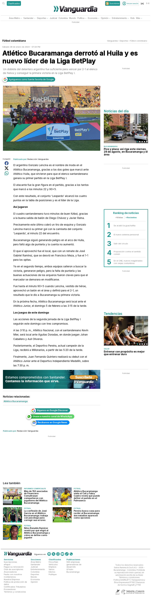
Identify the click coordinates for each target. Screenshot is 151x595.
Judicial (53, 18)
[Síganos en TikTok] (67, 554)
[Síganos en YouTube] (62, 554)
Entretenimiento (119, 18)
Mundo (72, 18)
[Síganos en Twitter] (53, 554)
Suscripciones (10, 562)
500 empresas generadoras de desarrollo (74, 564)
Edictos (52, 572)
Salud (106, 349)
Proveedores (10, 589)
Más (138, 18)
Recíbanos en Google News (52, 422)
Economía (92, 18)
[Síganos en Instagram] (58, 554)
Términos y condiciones (15, 592)
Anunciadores (10, 572)
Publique (53, 574)
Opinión (104, 18)
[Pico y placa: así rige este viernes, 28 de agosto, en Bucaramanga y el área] (126, 128)
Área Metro (14, 18)
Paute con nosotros (13, 574)
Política (80, 18)
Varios (51, 569)
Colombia (63, 18)
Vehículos (53, 564)
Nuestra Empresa (12, 579)
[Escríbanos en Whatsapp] (71, 554)
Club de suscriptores (13, 569)
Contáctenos (10, 577)
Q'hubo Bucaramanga (73, 570)
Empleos (52, 567)
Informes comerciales (35, 489)
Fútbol (77, 489)
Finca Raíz (53, 562)
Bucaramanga (111, 146)
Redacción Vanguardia (38, 159)
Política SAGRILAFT (122, 580)
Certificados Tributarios (15, 587)
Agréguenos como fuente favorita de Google (31, 79)
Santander (28, 18)
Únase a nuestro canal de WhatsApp (52, 416)
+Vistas (119, 217)
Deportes (41, 18)
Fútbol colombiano (138, 41)
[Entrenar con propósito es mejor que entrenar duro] (126, 331)
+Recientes (131, 217)
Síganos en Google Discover (52, 410)
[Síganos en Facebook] (49, 554)
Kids (133, 18)
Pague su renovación (14, 567)
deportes (124, 41)
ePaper (7, 564)
